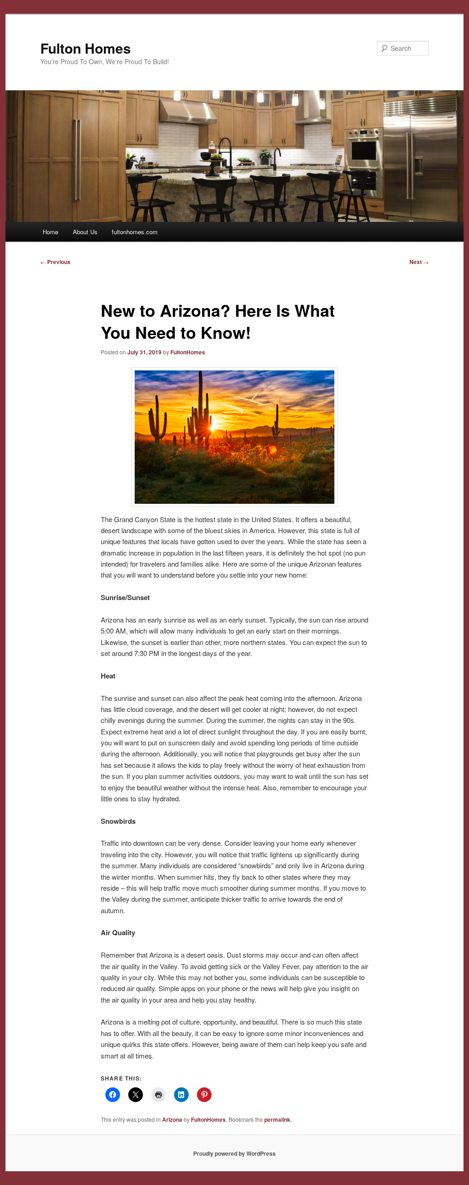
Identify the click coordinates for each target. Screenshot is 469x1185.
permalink (277, 1119)
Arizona (172, 1119)
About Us (85, 231)
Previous (55, 262)
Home (50, 231)
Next (419, 262)
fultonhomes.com (135, 231)
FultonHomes (187, 352)
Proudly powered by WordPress (234, 1153)
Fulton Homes (85, 48)
